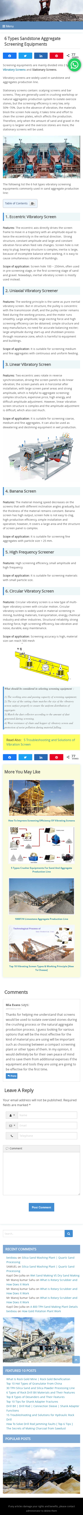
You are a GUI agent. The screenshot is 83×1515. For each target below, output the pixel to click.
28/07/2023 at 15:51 (13, 1009)
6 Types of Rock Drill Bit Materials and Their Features (40, 1392)
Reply (13, 1076)
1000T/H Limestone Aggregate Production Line (41, 919)
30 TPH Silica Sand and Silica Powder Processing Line (40, 1388)
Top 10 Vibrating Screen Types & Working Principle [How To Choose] (41, 968)
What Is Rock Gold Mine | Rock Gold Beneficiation (38, 1379)
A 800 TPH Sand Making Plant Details (54, 1307)
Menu (9, 26)
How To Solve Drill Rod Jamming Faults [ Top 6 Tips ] (39, 1424)
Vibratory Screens (14, 69)
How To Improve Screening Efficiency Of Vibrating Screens (41, 820)
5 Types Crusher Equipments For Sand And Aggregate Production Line (41, 869)
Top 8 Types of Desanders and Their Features (35, 1397)
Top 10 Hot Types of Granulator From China (34, 1383)
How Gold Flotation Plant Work (41, 1311)
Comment (16, 1148)
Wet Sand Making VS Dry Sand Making (55, 1275)
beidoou (11, 1257)
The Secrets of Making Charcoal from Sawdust (36, 1428)
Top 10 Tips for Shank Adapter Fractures (32, 1401)
